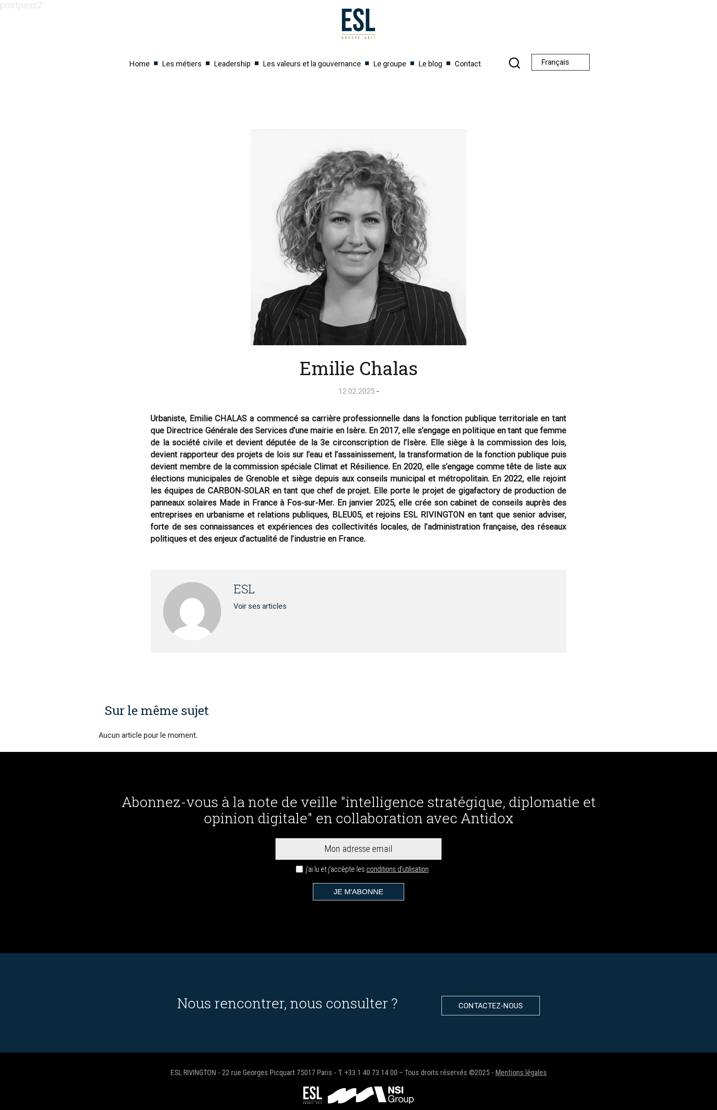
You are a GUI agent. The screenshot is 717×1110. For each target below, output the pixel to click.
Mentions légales (521, 1072)
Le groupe (389, 63)
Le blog (430, 63)
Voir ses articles (260, 606)
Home (139, 63)
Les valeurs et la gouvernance (312, 63)
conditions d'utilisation (397, 869)
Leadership (232, 63)
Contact (468, 63)
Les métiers (182, 63)
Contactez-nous (490, 1005)
